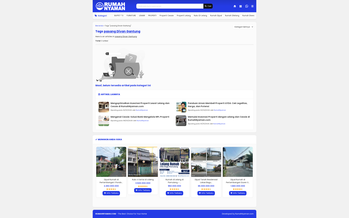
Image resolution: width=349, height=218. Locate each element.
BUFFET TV (119, 15)
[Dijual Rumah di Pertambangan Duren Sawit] (226, 162)
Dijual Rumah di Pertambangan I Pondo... (99, 181)
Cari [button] (209, 6)
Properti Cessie (167, 15)
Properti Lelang (184, 15)
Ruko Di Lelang (200, 15)
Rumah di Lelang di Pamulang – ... (163, 181)
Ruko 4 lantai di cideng (131, 179)
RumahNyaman (142, 110)
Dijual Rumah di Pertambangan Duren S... (226, 181)
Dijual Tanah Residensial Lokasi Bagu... (194, 181)
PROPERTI (152, 15)
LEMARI (142, 15)
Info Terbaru (101, 193)
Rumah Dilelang (232, 15)
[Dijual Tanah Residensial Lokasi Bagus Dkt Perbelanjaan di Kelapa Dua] (195, 162)
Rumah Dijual (216, 15)
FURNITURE (131, 15)
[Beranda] (235, 6)
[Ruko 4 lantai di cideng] (131, 162)
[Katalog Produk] (241, 6)
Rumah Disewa (249, 15)
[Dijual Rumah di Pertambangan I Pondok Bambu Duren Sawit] (100, 162)
